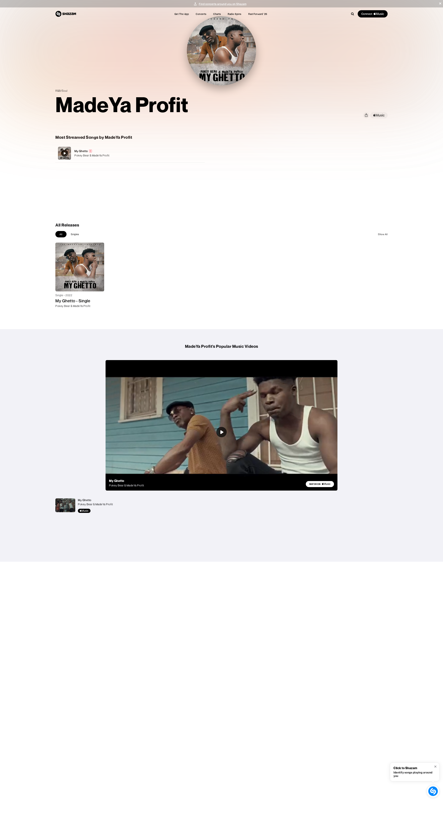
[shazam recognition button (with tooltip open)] (433, 791)
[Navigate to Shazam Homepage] (65, 14)
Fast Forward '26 (257, 13)
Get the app (181, 13)
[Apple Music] (61, 312)
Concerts (201, 13)
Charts (217, 13)
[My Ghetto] (130, 153)
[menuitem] (181, 14)
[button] (440, 3)
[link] (320, 484)
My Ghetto (81, 151)
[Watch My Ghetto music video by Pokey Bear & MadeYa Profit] (221, 432)
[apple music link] (379, 115)
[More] (183, 153)
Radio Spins (234, 13)
